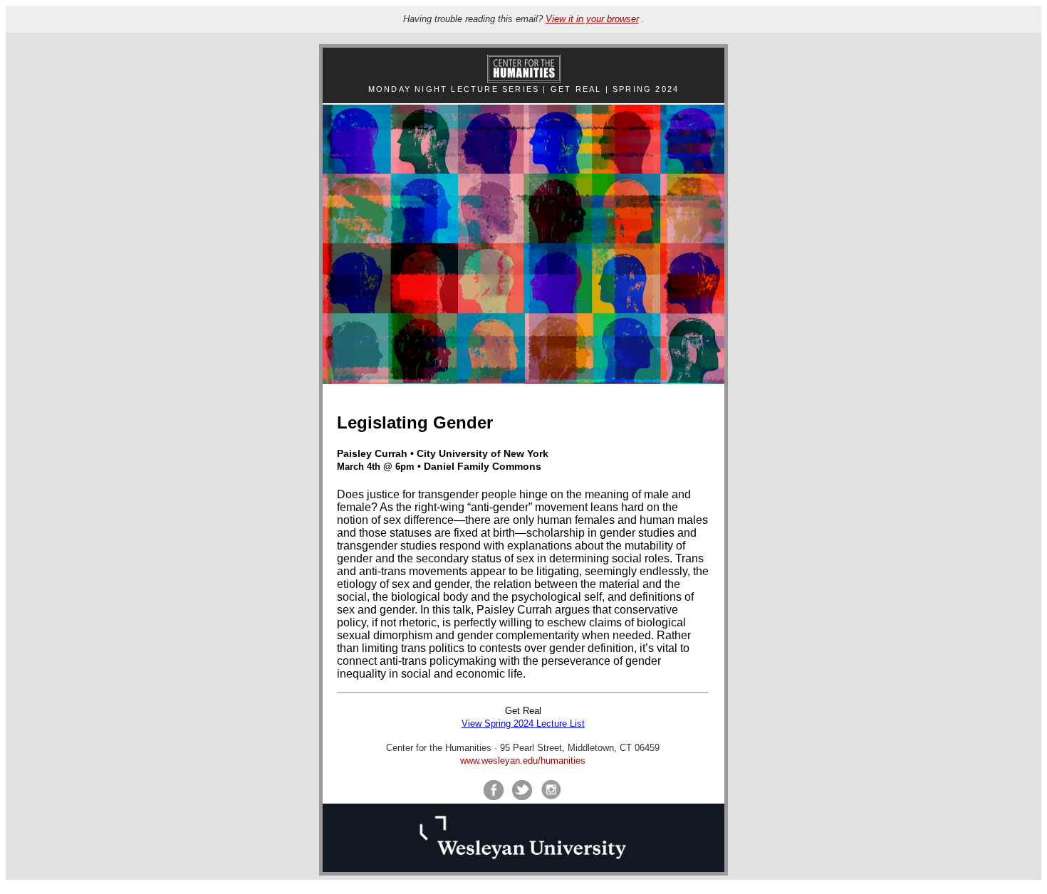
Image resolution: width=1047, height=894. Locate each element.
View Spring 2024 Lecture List (523, 723)
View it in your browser (592, 19)
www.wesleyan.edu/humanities (522, 760)
